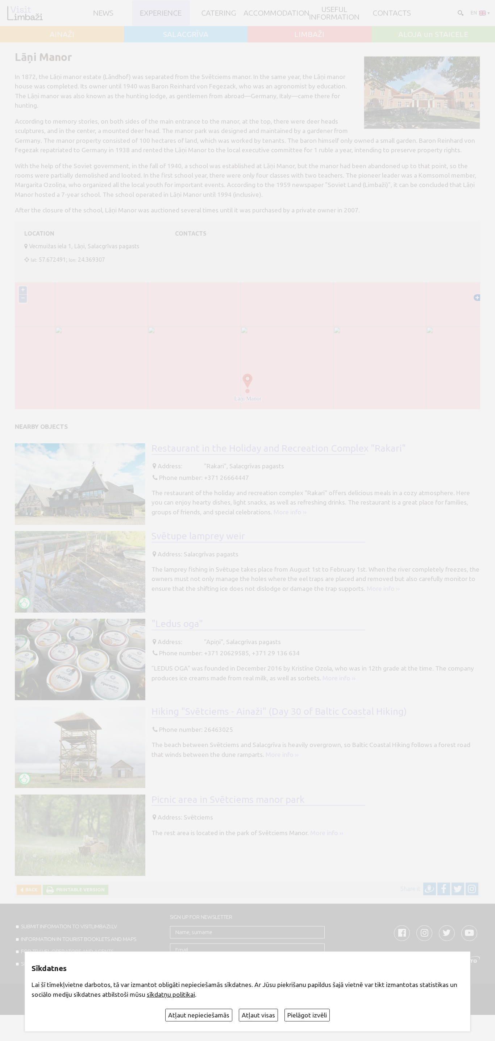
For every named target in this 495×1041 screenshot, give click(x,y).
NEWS (103, 13)
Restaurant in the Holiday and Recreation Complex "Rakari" (278, 448)
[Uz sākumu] (25, 13)
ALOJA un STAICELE (433, 34)
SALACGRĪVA (185, 34)
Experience (161, 13)
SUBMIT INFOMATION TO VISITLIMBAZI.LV (69, 926)
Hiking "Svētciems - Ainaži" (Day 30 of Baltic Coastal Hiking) (279, 711)
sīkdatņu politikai (171, 994)
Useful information (334, 13)
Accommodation (276, 13)
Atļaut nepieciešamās (198, 1015)
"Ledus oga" (177, 623)
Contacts (392, 13)
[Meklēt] (460, 12)
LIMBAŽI (309, 34)
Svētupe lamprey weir (198, 535)
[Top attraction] (24, 603)
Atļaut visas (258, 1015)
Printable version (79, 889)
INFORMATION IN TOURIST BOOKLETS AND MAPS (78, 939)
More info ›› (290, 512)
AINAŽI (62, 34)
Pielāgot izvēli (307, 1015)
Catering (218, 13)
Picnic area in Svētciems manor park (228, 799)
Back (30, 889)
